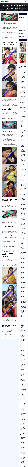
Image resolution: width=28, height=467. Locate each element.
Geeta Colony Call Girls (22, 335)
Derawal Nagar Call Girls (23, 241)
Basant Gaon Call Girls (22, 154)
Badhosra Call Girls (22, 135)
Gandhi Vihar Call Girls (22, 325)
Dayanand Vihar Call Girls (23, 231)
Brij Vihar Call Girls (22, 184)
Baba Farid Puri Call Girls (23, 130)
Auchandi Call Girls (22, 121)
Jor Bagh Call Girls (22, 451)
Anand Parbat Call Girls (22, 90)
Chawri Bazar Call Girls (22, 202)
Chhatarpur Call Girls (22, 204)
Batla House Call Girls (22, 155)
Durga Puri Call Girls (22, 258)
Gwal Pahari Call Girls (22, 379)
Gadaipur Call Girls (22, 322)
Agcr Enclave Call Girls (22, 76)
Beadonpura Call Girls (22, 160)
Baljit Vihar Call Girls (22, 148)
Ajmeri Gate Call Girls (22, 77)
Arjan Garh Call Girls (22, 103)
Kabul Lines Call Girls (22, 456)
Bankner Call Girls (22, 150)
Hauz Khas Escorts (21, 17)
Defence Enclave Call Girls (23, 233)
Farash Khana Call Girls (22, 309)
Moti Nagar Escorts (21, 21)
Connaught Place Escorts (22, 30)
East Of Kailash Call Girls (23, 307)
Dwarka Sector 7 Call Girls (23, 304)
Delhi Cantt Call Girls (22, 237)
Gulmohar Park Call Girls (23, 373)
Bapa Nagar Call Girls (22, 151)
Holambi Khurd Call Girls (23, 402)
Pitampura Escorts (21, 20)
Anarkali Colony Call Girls (23, 92)
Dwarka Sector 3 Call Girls (23, 301)
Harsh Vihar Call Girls (22, 393)
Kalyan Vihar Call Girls (22, 465)
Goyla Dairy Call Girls (22, 355)
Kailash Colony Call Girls (23, 457)
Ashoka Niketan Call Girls (23, 116)
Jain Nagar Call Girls (22, 424)
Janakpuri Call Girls (22, 426)
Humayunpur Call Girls (22, 404)
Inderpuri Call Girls (22, 410)
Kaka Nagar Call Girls (22, 460)
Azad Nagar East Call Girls (23, 125)
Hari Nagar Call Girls (22, 385)
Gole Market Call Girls (22, 346)
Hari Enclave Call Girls (22, 384)
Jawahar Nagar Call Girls (23, 436)
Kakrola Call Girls (22, 461)
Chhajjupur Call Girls (22, 203)
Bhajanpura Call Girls (22, 171)
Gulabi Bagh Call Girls (22, 371)
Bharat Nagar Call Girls (22, 175)
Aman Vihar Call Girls (22, 83)
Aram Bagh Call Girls (22, 102)
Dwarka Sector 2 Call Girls (23, 287)
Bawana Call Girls (22, 156)
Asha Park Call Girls (22, 107)
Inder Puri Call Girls (22, 407)
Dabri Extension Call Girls (23, 219)
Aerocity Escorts (21, 33)
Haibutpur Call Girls (22, 380)
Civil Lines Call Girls (22, 214)
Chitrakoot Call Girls (22, 210)
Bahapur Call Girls (22, 139)
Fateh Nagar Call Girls (22, 312)
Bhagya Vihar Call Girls (22, 168)
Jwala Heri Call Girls (22, 452)
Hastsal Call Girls (22, 395)
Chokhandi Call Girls (22, 212)
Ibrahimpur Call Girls (22, 405)
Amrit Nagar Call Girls (22, 86)
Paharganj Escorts (21, 36)
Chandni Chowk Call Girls (23, 198)
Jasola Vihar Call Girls (22, 433)
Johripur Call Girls (22, 449)
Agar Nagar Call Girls (22, 75)
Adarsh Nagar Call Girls (22, 72)
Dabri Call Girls (22, 218)
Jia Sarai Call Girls (22, 442)
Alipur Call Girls (22, 82)
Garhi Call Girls (22, 329)
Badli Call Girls (21, 136)
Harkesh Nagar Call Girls (23, 392)
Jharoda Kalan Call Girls (22, 439)
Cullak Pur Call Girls (22, 217)
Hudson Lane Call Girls (22, 403)
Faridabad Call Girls (22, 310)
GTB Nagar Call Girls (22, 368)
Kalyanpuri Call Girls (22, 466)
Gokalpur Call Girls (22, 344)
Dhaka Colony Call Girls (22, 243)
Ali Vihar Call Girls (22, 81)
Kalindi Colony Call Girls (23, 462)
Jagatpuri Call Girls (22, 418)
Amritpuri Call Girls (22, 87)
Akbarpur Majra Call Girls (23, 78)
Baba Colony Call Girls (22, 129)
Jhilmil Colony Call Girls (22, 441)
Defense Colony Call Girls (23, 234)
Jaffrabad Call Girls (22, 417)
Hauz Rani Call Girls (22, 397)
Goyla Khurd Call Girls (22, 356)
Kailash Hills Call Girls (22, 458)
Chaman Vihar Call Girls (22, 193)
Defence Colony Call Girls (23, 232)
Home (8, 8)
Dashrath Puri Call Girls (22, 227)
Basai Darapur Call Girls (22, 153)
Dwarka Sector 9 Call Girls (23, 306)
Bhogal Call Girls (22, 180)
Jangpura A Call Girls (22, 428)
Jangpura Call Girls (22, 427)
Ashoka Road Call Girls (22, 117)
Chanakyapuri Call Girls (22, 195)
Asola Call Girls (22, 120)
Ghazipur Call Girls (22, 340)
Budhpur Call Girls (22, 190)
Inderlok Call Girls (22, 408)
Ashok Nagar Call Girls (22, 108)
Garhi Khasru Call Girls (22, 332)
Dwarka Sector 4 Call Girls (23, 302)
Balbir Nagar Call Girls (22, 146)
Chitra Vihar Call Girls (22, 209)
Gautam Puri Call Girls (22, 334)
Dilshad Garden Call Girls (23, 254)
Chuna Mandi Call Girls (22, 213)
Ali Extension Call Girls (22, 80)
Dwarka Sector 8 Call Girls (23, 305)
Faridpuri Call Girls (22, 311)
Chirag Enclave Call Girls (23, 208)
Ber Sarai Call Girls (22, 164)
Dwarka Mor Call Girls (22, 259)
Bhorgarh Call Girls (22, 181)
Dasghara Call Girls (22, 226)
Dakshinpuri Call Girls (22, 223)
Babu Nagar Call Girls (22, 132)
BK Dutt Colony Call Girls (23, 183)
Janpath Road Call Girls (22, 431)
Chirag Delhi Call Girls (22, 207)
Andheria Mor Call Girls (22, 93)
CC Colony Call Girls (22, 192)
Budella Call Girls (22, 185)
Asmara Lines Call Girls (22, 119)
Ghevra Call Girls (22, 341)
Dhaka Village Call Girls (22, 244)
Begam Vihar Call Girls (22, 161)
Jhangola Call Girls (22, 438)
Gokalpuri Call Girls (22, 345)
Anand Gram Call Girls (22, 88)
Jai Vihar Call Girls (22, 423)
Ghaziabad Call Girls (22, 339)
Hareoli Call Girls (22, 383)
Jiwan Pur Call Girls (22, 443)
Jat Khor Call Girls (22, 434)
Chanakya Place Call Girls (23, 194)
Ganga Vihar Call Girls (22, 327)
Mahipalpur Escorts (21, 23)
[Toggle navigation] (26, 1)
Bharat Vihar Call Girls (22, 176)
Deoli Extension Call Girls (23, 239)
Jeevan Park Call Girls (22, 437)
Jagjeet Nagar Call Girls (22, 419)
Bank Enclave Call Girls (22, 149)
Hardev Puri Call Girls (22, 382)
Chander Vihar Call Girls (23, 197)
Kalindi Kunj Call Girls (22, 463)
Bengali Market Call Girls (23, 163)
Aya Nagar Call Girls (22, 122)
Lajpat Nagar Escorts (21, 24)
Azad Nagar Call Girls (22, 124)
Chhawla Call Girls (22, 205)
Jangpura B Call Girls (22, 429)
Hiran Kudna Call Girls (22, 400)
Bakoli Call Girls (22, 145)
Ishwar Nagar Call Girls (22, 415)
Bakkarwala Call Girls (22, 144)
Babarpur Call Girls (22, 131)
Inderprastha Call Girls (22, 409)
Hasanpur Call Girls (22, 394)
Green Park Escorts (21, 27)
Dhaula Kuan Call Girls (22, 248)
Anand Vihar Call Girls (22, 91)
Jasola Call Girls (22, 432)
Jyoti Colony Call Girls (22, 453)
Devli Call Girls (21, 242)
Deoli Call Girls (22, 238)
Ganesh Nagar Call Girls (22, 326)
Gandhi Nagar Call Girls (22, 324)
